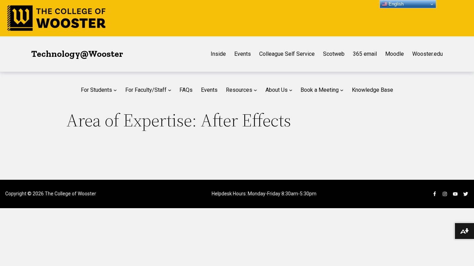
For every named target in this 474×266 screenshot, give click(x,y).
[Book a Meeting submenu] (342, 90)
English (395, 4)
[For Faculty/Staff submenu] (169, 90)
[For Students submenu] (115, 90)
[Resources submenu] (255, 90)
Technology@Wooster (77, 53)
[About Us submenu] (291, 90)
